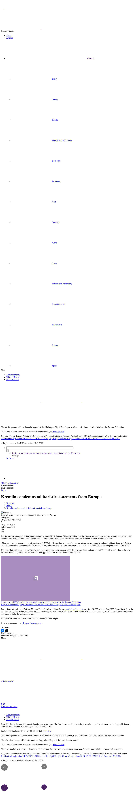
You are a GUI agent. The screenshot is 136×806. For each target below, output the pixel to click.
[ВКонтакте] (2, 630)
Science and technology (62, 284)
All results (10, 458)
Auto (54, 202)
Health (55, 120)
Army (54, 263)
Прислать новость (9, 706)
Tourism (55, 222)
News (8, 35)
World (54, 243)
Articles (9, 38)
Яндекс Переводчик (31, 623)
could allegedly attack (74, 609)
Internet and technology (62, 140)
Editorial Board (12, 377)
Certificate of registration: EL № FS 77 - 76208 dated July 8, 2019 (28, 438)
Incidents (56, 181)
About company (13, 375)
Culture (55, 345)
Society (55, 99)
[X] (6, 630)
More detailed (58, 432)
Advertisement (12, 379)
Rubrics (90, 58)
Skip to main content (9, 483)
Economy (56, 161)
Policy (54, 79)
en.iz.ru (48, 731)
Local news (57, 325)
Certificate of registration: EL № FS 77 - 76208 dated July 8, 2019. (29, 756)
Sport (54, 366)
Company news (58, 304)
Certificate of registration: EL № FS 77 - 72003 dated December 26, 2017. (89, 438)
